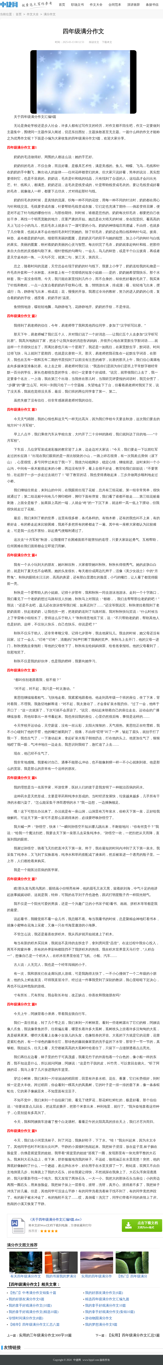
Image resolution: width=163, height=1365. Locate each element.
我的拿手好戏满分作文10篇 (105, 1305)
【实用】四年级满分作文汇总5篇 (133, 1335)
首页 (62, 4)
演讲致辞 (133, 4)
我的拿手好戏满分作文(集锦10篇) (110, 1312)
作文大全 (96, 4)
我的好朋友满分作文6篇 (26, 1299)
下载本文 (107, 42)
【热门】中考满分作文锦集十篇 (32, 1293)
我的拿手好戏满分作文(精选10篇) (33, 1312)
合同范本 (114, 4)
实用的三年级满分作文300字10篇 (45, 1335)
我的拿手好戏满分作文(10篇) (30, 1305)
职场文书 (77, 4)
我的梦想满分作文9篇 (101, 1324)
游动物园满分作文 (98, 1318)
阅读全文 (94, 42)
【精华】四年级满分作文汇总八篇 (34, 1324)
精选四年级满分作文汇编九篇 (107, 1299)
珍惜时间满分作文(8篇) (26, 1318)
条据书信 (152, 4)
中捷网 (77, 1359)
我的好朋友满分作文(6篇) (104, 1293)
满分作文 (50, 14)
